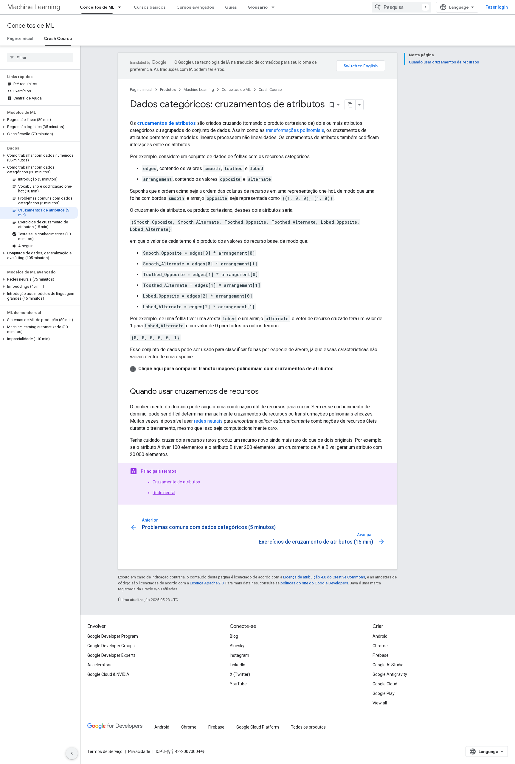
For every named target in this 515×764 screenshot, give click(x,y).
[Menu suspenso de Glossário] (275, 7)
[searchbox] (40, 57)
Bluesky (237, 645)
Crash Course (58, 38)
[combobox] (401, 7)
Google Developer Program (112, 636)
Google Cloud (385, 683)
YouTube (238, 683)
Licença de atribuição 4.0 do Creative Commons (324, 577)
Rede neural (164, 492)
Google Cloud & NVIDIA (108, 674)
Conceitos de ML (97, 7)
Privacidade (139, 751)
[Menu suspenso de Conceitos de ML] (121, 7)
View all (380, 703)
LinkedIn (237, 664)
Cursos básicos (150, 7)
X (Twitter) (240, 674)
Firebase (381, 655)
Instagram (239, 655)
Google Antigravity (390, 674)
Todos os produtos (308, 727)
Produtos (168, 89)
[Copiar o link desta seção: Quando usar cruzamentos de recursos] (265, 392)
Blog (234, 636)
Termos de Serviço (104, 751)
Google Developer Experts (111, 655)
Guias (231, 7)
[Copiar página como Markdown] (350, 105)
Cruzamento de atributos (176, 482)
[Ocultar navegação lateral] (72, 753)
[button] (39, 119)
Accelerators (99, 664)
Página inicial (20, 38)
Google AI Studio (388, 664)
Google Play (384, 693)
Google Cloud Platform (257, 727)
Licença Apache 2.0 (207, 583)
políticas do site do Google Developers (314, 583)
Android (380, 636)
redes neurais (208, 421)
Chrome (380, 645)
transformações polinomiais (295, 130)
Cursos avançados (195, 7)
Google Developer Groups (111, 645)
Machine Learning (33, 7)
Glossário (258, 7)
